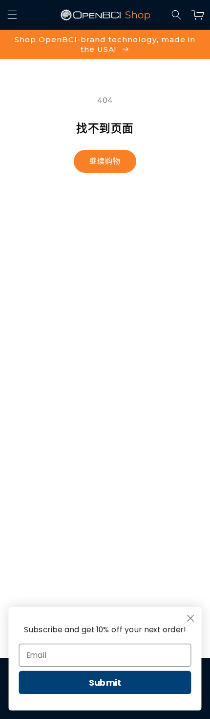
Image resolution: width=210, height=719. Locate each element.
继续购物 (105, 161)
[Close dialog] (190, 618)
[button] (176, 15)
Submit (105, 682)
